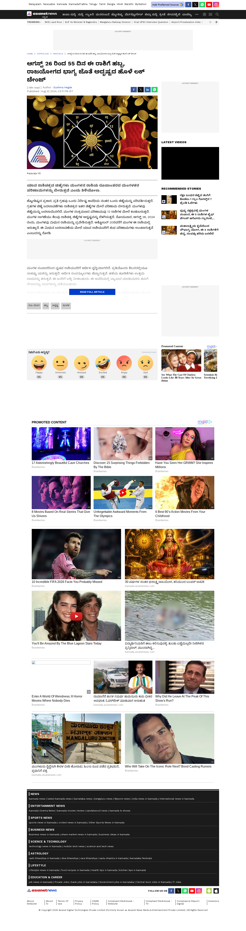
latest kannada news (59, 798)
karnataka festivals (141, 858)
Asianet (42, 890)
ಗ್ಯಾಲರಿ (89, 14)
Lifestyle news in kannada (44, 870)
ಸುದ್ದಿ (80, 14)
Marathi (128, 4)
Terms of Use (63, 902)
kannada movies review (70, 810)
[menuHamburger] (211, 14)
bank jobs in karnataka (84, 882)
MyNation (140, 4)
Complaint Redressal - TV (159, 902)
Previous (210, 22)
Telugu (93, 4)
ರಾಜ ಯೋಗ (33, 305)
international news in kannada (177, 798)
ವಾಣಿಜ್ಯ (187, 14)
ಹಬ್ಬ (46, 305)
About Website (32, 902)
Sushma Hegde (62, 87)
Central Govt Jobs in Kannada (153, 882)
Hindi (120, 4)
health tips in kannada (104, 870)
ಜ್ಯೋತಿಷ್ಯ (117, 14)
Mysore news (122, 798)
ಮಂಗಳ (66, 305)
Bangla (111, 4)
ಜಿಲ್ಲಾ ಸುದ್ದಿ (151, 14)
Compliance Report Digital (188, 902)
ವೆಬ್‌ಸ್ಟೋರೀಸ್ (134, 14)
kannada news (37, 798)
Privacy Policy (79, 902)
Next (216, 22)
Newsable (49, 4)
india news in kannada (144, 798)
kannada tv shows (120, 810)
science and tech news (100, 846)
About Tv (49, 902)
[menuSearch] (217, 14)
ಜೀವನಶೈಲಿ (173, 14)
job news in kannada (40, 882)
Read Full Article (92, 292)
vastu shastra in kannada (113, 858)
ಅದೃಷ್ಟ (55, 305)
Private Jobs (62, 882)
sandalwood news (96, 810)
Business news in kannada (44, 834)
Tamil (102, 4)
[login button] (205, 14)
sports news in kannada (43, 822)
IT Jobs (177, 882)
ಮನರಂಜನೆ (102, 14)
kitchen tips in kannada (132, 870)
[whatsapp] (202, 4)
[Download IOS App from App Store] (216, 891)
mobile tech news (74, 846)
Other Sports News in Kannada (106, 822)
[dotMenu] (197, 14)
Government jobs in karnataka (116, 882)
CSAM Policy (95, 902)
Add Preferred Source (165, 4)
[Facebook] (188, 4)
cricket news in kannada (73, 822)
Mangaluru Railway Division (115, 22)
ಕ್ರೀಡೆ (162, 14)
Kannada (62, 4)
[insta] (216, 4)
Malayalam (35, 4)
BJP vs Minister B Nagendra (81, 22)
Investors (213, 901)
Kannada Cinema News (42, 810)
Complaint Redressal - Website (121, 902)
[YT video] (209, 4)
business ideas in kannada (114, 834)
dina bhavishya (70, 858)
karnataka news (83, 798)
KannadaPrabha (78, 4)
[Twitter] (195, 4)
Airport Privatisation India (185, 22)
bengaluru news (103, 798)
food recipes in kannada (75, 870)
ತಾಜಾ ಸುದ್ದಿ (69, 14)
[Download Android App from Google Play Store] (209, 891)
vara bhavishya (88, 858)
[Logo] (43, 14)
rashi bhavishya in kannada (44, 858)
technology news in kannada (45, 846)
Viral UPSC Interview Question (151, 22)
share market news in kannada (79, 834)
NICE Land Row (53, 22)
